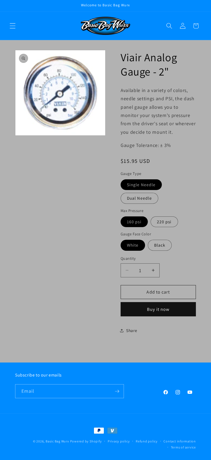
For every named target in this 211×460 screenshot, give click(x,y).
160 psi (134, 221)
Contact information (179, 441)
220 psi (164, 221)
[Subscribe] (117, 391)
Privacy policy (119, 441)
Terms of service (183, 447)
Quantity (128, 258)
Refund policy (147, 441)
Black (160, 245)
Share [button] (131, 330)
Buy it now (158, 309)
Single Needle (141, 184)
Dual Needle (139, 198)
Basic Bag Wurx (57, 441)
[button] (12, 25)
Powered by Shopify (86, 441)
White (133, 245)
